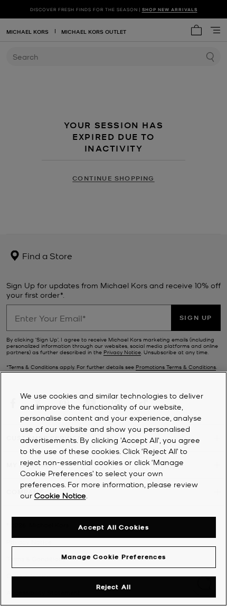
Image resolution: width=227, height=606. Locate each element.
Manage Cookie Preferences (113, 556)
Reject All (113, 586)
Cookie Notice (60, 495)
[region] (113, 489)
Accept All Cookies (113, 527)
